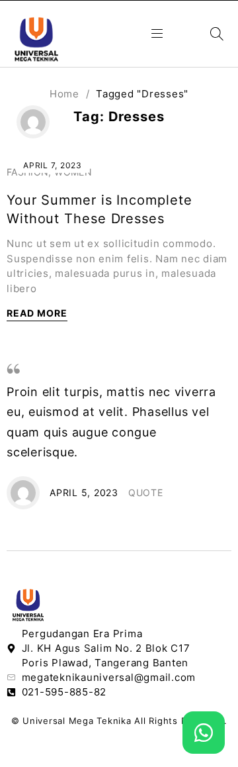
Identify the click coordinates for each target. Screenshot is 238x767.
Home (64, 93)
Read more (37, 313)
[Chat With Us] (203, 732)
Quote (145, 492)
